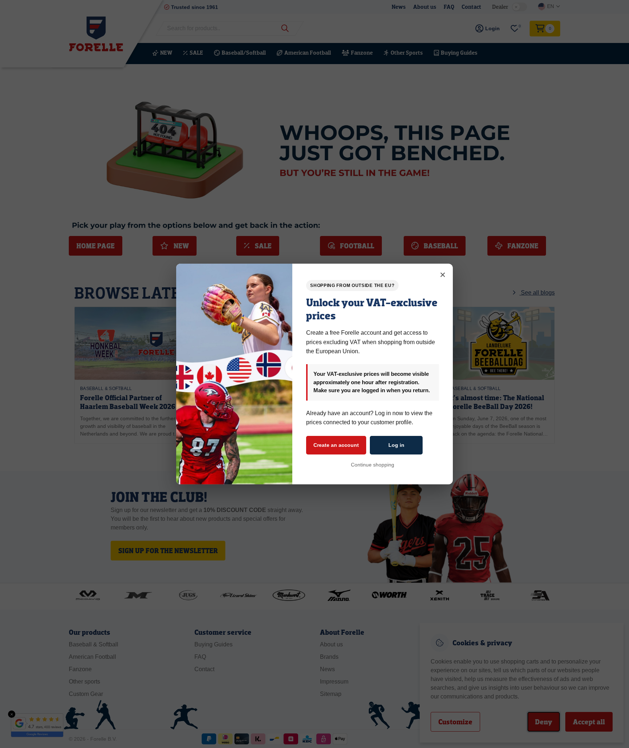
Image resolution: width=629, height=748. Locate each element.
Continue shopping (372, 465)
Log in (396, 445)
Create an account (336, 445)
